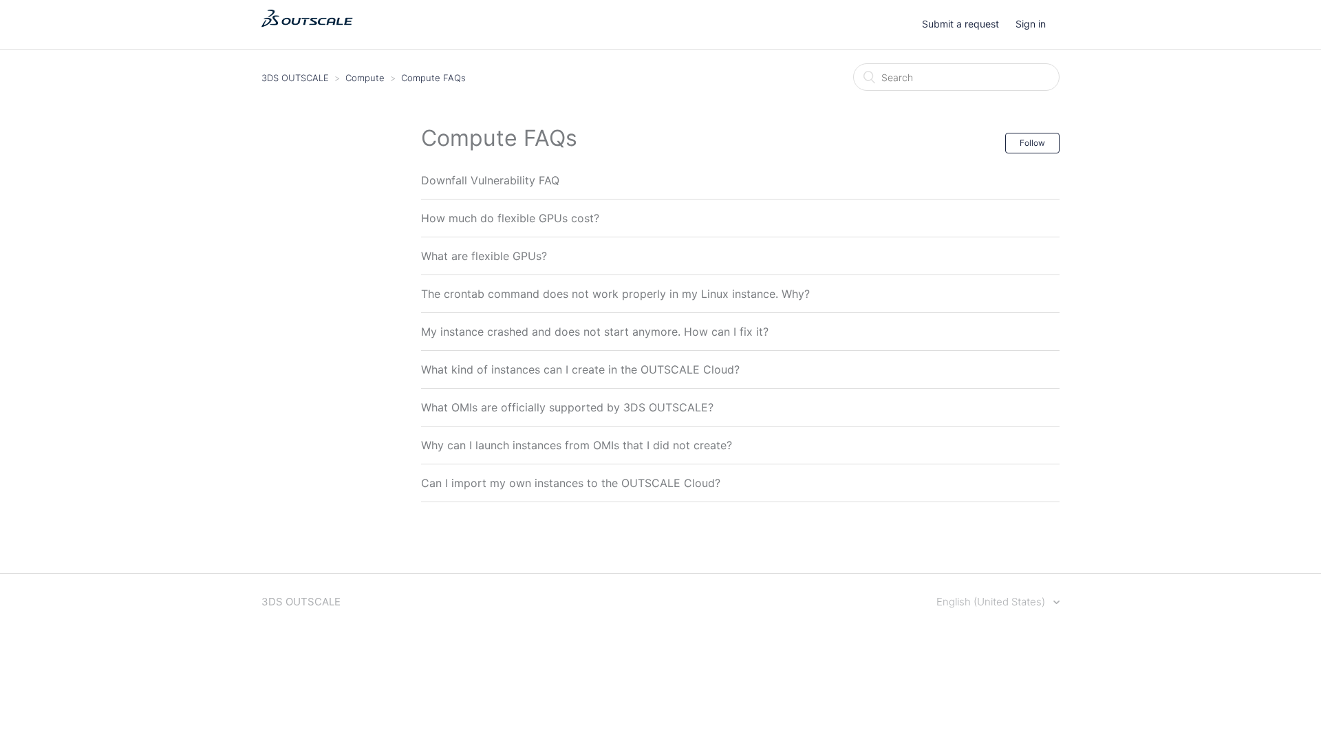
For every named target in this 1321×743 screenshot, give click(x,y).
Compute (365, 77)
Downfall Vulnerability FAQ (490, 180)
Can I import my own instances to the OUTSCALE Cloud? (570, 483)
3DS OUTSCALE (295, 77)
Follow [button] (1032, 143)
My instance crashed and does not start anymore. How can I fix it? (595, 331)
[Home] (307, 31)
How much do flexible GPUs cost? (510, 218)
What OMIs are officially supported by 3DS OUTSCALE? (567, 407)
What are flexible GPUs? (484, 256)
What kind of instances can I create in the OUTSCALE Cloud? (580, 369)
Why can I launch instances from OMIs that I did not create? (576, 445)
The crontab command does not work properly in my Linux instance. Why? (615, 294)
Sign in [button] (1031, 24)
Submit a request (960, 24)
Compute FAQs (433, 77)
